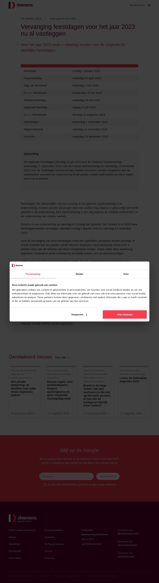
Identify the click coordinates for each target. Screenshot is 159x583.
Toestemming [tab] (32, 273)
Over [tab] (126, 273)
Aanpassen (77, 314)
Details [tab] (79, 273)
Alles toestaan (124, 314)
